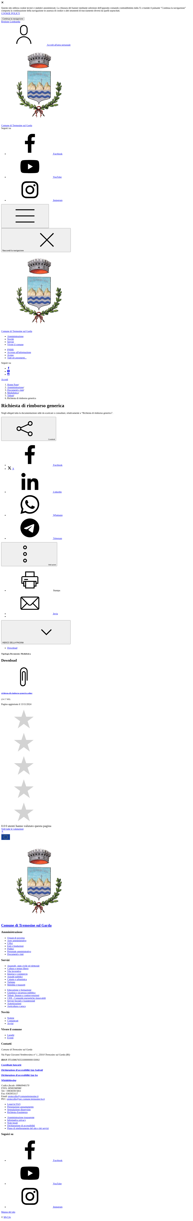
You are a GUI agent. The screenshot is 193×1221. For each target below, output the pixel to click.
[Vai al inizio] (2, 832)
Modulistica (12, 393)
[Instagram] (8, 374)
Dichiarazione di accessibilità (21, 1125)
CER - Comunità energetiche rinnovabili (26, 998)
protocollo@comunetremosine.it (23, 1096)
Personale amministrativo (19, 951)
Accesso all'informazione (19, 352)
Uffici (10, 943)
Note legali (12, 1123)
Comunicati (12, 1020)
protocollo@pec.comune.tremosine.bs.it (26, 1099)
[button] (15, 336)
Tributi (10, 395)
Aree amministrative (16, 940)
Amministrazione (15, 387)
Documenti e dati (15, 390)
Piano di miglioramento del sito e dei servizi (28, 1128)
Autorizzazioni (14, 1003)
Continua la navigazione (12, 19)
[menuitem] (34, 465)
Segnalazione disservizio (19, 1109)
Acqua (10, 355)
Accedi (4, 379)
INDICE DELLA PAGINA (13, 643)
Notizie (10, 1018)
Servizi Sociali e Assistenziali (21, 1001)
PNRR (10, 349)
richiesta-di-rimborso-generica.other (16, 693)
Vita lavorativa (14, 971)
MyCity (7, 1217)
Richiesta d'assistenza (17, 1112)
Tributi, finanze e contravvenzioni (23, 995)
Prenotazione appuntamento (20, 1107)
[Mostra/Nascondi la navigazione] (25, 216)
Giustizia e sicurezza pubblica (21, 992)
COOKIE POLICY (10, 13)
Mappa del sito (8, 1212)
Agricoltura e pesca (16, 1006)
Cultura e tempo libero (17, 968)
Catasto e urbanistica (17, 979)
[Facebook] (8, 368)
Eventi (10, 1037)
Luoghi (10, 1035)
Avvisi (10, 1023)
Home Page (12, 384)
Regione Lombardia (10, 21)
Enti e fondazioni (15, 946)
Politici (10, 948)
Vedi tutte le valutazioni (12, 829)
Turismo (11, 982)
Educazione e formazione (19, 990)
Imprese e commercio (17, 974)
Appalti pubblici (15, 976)
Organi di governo (16, 938)
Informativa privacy (16, 1120)
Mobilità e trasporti (16, 985)
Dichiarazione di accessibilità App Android (22, 1070)
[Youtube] (8, 371)
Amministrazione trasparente (20, 1117)
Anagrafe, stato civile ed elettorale (23, 966)
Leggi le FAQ (14, 1104)
